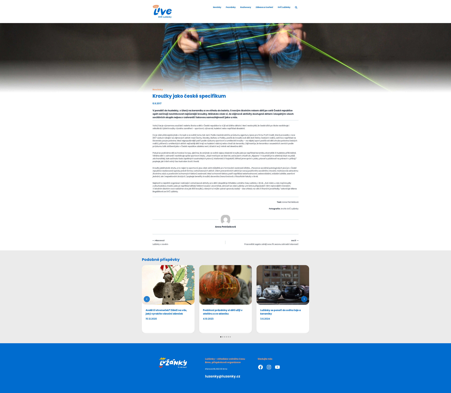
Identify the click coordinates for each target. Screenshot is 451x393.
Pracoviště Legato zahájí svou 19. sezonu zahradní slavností (271, 243)
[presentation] (168, 285)
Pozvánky (231, 7)
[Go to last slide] (147, 299)
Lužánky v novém (160, 243)
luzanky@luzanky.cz (222, 376)
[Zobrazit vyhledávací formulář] (296, 7)
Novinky (217, 7)
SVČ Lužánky (284, 7)
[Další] (304, 299)
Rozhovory (245, 7)
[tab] (220, 336)
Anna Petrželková (225, 226)
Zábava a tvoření (264, 7)
